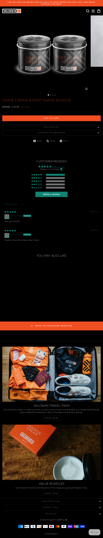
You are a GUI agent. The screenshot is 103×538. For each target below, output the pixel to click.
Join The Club (50, 501)
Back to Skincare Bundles (53, 326)
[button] (36, 175)
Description (51, 127)
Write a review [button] (51, 194)
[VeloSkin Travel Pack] (51, 374)
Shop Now (51, 418)
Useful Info (50, 507)
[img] (10, 212)
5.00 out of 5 (59, 167)
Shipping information (51, 133)
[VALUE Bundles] (51, 452)
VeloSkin (50, 514)
